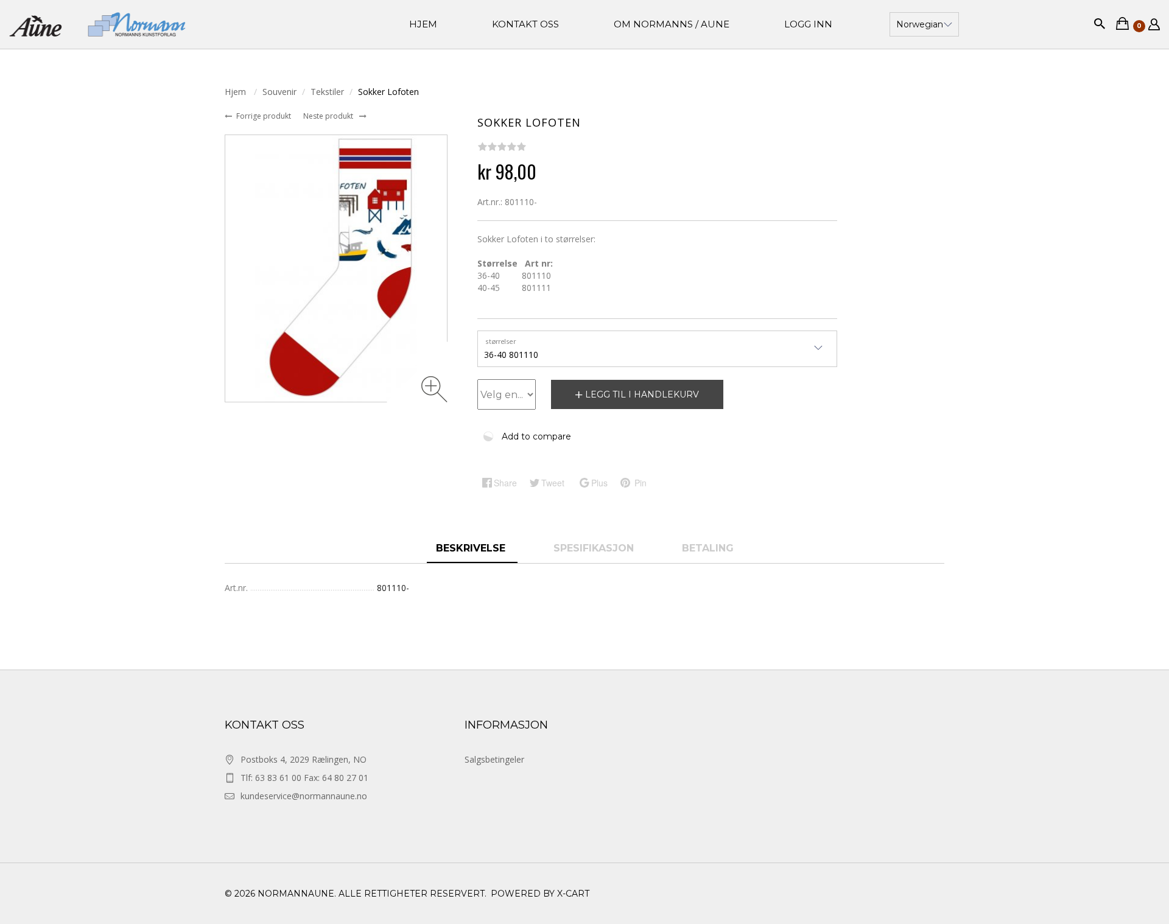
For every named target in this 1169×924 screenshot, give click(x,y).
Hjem (236, 91)
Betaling (708, 548)
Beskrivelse (472, 548)
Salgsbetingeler (494, 759)
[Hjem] (97, 24)
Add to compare (536, 436)
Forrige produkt (264, 116)
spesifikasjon (595, 548)
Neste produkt (329, 116)
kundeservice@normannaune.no (303, 796)
